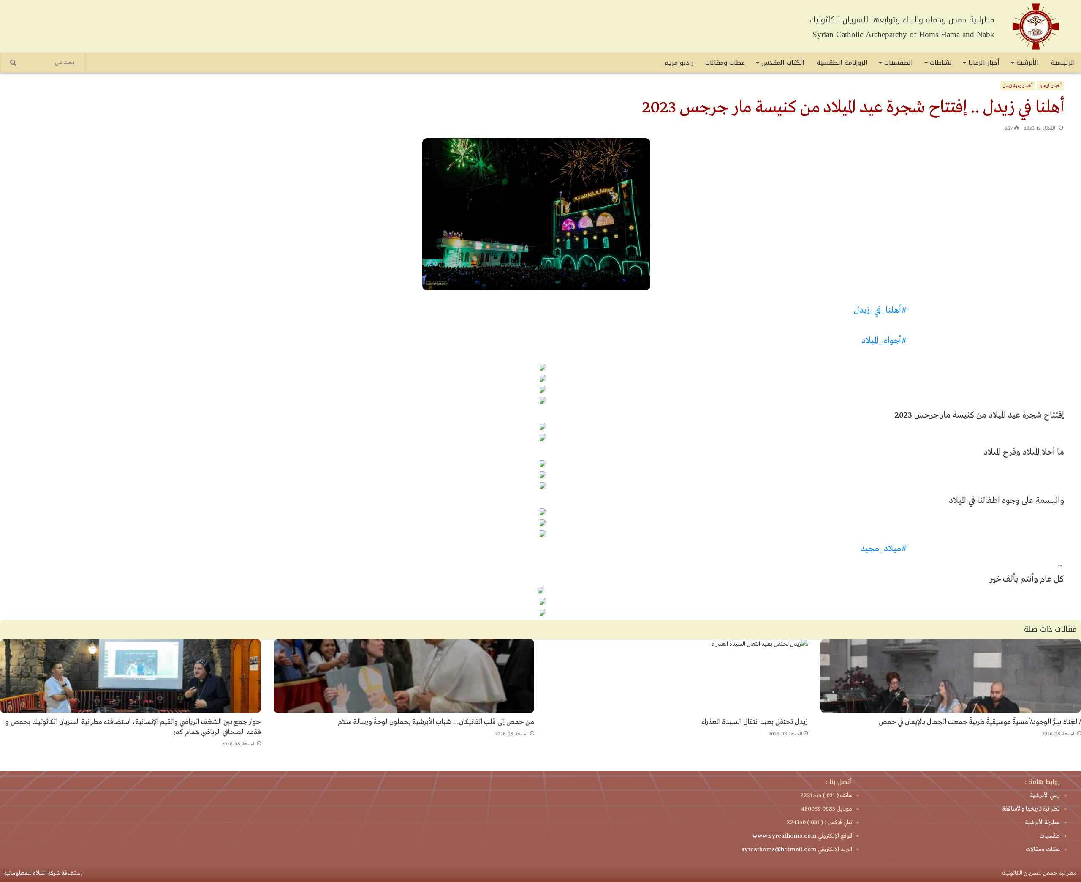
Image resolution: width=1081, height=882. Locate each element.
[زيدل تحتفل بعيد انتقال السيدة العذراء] (677, 676)
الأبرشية (1027, 62)
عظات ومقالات (725, 62)
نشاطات (940, 62)
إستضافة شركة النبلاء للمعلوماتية (43, 873)
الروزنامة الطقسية (842, 62)
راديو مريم (679, 62)
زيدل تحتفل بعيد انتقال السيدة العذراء (754, 722)
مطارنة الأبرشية (1042, 822)
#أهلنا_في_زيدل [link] (880, 310)
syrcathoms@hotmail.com (779, 849)
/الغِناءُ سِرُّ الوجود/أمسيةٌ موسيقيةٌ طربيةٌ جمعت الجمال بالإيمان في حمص (980, 722)
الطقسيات (898, 62)
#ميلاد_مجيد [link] (884, 548)
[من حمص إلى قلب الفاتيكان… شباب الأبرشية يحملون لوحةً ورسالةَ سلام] (404, 676)
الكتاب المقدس (782, 62)
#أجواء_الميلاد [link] (884, 341)
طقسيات (1049, 836)
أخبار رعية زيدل (1017, 86)
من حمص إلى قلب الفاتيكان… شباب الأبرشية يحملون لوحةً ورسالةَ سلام (436, 722)
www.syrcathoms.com (784, 836)
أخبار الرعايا (984, 62)
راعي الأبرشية (1045, 795)
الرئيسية (1063, 62)
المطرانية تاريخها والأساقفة (1031, 809)
